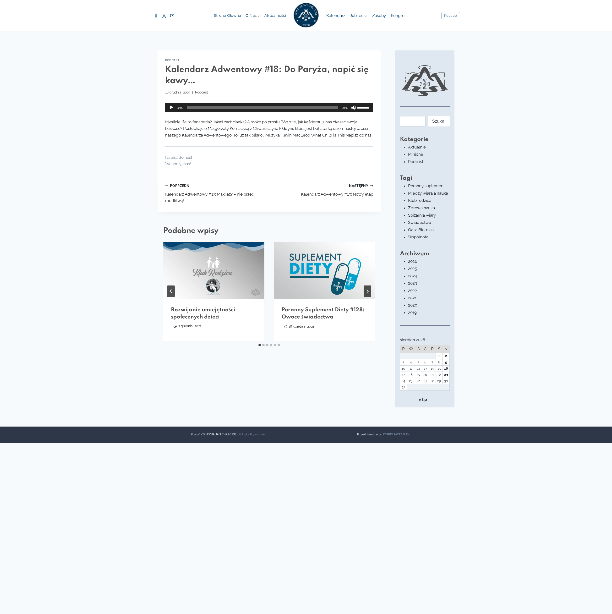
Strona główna (227, 15)
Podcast (451, 15)
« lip (423, 399)
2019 (412, 312)
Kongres (398, 15)
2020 (412, 305)
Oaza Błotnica (421, 229)
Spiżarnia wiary (422, 215)
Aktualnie (417, 147)
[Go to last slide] (171, 291)
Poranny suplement (426, 185)
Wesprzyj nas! (178, 163)
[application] (269, 107)
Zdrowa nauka (421, 207)
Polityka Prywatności (253, 434)
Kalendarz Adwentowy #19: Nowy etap (337, 190)
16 (446, 368)
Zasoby (379, 15)
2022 (412, 290)
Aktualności (275, 15)
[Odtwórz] (171, 107)
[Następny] (367, 291)
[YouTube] (172, 16)
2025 (412, 268)
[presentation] (213, 270)
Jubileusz (358, 15)
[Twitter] (164, 16)
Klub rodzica (419, 200)
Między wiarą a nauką (428, 193)
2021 (412, 298)
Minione (415, 154)
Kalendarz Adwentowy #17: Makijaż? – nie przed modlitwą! (209, 193)
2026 (412, 261)
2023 (412, 283)
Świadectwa (419, 222)
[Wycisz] (353, 107)
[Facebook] (156, 16)
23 (446, 375)
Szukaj (438, 121)
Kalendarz (335, 15)
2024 (412, 276)
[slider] (364, 107)
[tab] (259, 345)
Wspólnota (418, 237)
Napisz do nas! (178, 157)
